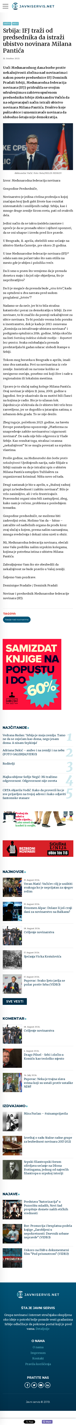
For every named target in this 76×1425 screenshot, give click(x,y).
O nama (38, 1347)
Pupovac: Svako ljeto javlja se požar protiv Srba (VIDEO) (44, 982)
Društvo (7, 24)
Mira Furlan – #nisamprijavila (46, 1113)
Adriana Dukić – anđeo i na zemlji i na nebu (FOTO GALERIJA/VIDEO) (34, 752)
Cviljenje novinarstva (39, 932)
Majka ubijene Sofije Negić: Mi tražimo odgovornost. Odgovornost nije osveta (30, 779)
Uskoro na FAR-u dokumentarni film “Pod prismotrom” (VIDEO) (46, 1252)
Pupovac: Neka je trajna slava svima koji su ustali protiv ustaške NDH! (48, 1082)
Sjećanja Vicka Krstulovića (42, 956)
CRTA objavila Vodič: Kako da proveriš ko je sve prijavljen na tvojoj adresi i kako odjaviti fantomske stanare (34, 794)
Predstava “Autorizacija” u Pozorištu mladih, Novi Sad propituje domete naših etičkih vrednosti (46, 1207)
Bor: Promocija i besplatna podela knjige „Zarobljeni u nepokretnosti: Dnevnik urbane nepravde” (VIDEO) (48, 1231)
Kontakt (38, 1358)
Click (47, 1422)
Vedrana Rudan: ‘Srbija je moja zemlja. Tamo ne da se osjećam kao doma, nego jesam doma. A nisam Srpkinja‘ (34, 739)
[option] (38, 146)
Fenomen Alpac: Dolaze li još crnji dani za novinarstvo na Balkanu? (48, 910)
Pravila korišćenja (38, 1364)
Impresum (38, 1353)
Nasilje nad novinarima (16, 619)
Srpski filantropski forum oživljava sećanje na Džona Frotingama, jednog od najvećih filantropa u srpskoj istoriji (46, 1167)
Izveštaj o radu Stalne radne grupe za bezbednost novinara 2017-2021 (48, 1139)
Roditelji (9, 763)
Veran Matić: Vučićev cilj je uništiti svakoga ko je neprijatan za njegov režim (48, 887)
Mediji (15, 24)
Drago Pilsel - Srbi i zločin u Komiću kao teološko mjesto (44, 1056)
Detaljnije (42, 1329)
